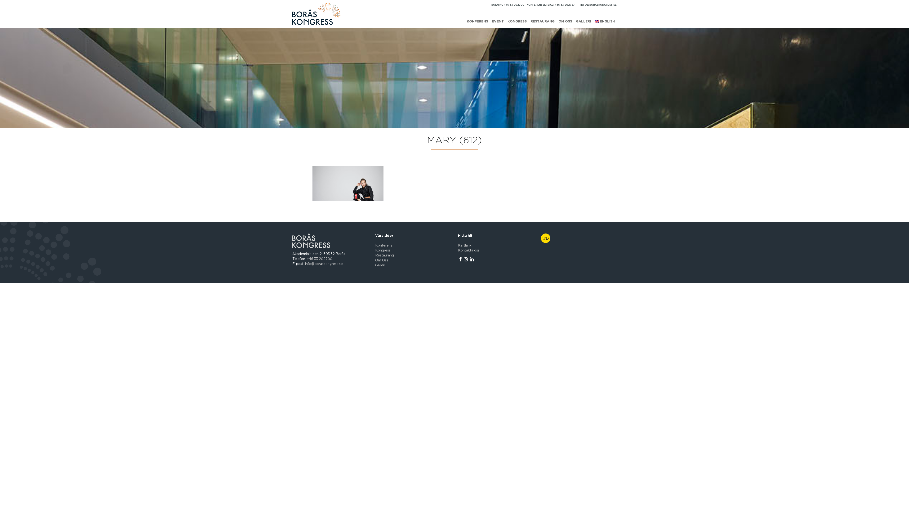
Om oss (565, 21)
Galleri (583, 21)
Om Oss (381, 260)
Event (498, 21)
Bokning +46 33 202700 (507, 5)
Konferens (477, 21)
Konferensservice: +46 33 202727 (551, 5)
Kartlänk (465, 245)
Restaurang (542, 21)
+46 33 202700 (319, 259)
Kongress (517, 21)
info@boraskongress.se (598, 5)
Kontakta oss (469, 250)
